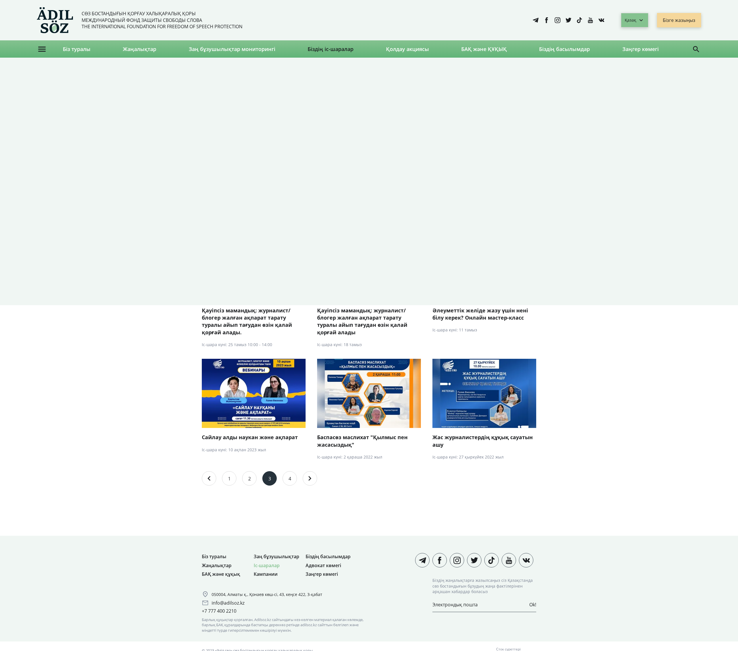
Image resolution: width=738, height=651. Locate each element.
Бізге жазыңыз (679, 20)
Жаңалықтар (139, 49)
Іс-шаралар (267, 565)
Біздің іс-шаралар (330, 49)
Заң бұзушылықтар (276, 556)
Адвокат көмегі (323, 565)
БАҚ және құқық (221, 574)
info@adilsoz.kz (228, 603)
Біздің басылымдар (564, 49)
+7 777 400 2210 (219, 611)
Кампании (266, 574)
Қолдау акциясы (407, 49)
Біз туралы (77, 49)
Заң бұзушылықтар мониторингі (232, 49)
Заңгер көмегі (640, 49)
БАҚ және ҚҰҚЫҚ (484, 49)
